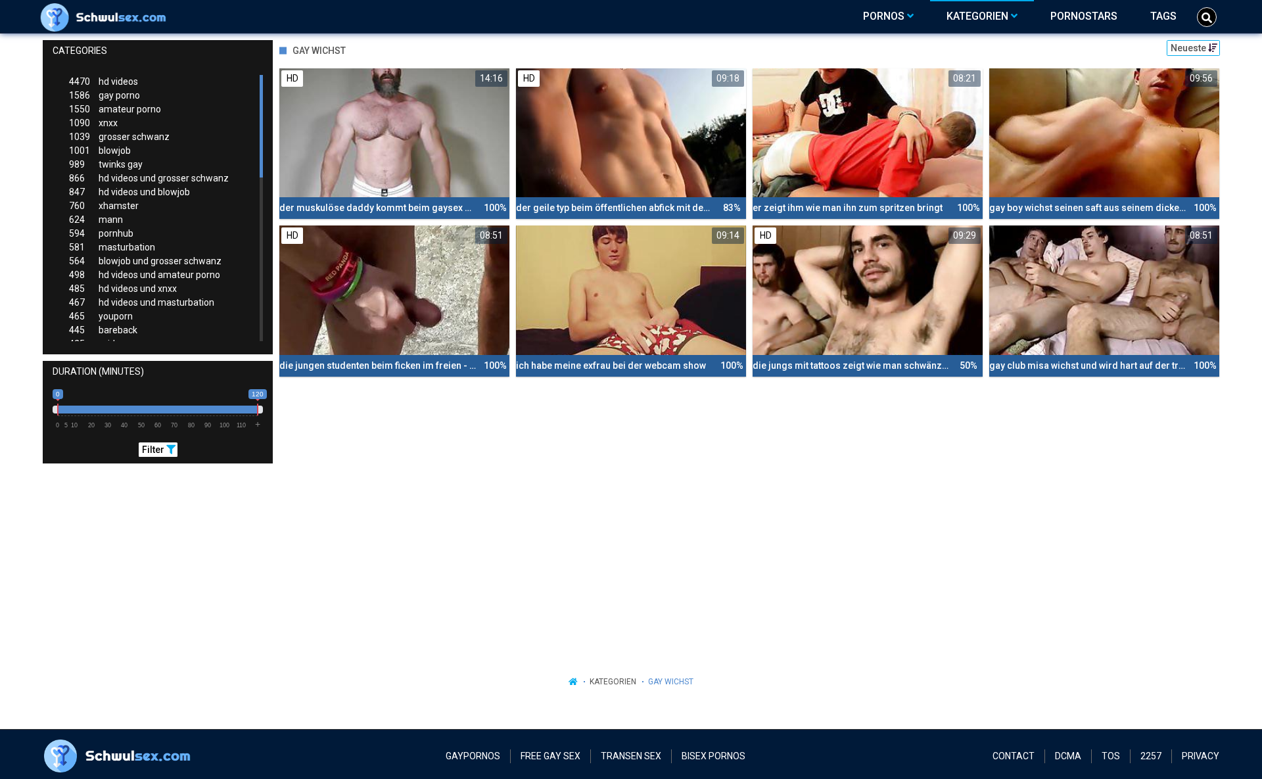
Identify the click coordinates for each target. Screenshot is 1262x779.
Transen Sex (631, 756)
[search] (1207, 17)
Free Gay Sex (550, 756)
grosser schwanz (119, 136)
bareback (103, 330)
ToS (1111, 756)
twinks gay (106, 164)
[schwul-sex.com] (106, 16)
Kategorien (613, 681)
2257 (1150, 756)
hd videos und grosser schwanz (149, 178)
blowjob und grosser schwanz (145, 261)
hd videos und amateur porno (144, 275)
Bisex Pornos (713, 756)
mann (96, 219)
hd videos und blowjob (129, 192)
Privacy (1200, 756)
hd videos (103, 81)
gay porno (104, 95)
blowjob (100, 150)
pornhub (101, 233)
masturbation (112, 247)
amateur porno (115, 109)
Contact (1014, 756)
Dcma (1068, 756)
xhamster (104, 206)
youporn (101, 316)
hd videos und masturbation (141, 302)
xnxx (93, 123)
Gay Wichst (670, 681)
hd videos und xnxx (123, 288)
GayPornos (473, 756)
